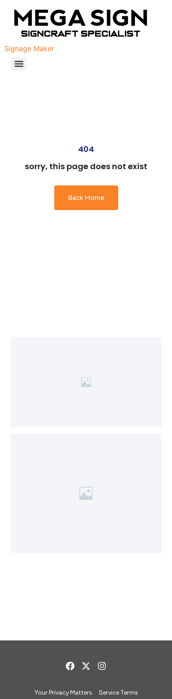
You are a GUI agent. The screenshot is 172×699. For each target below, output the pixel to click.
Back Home (86, 197)
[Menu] (19, 63)
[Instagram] (101, 666)
